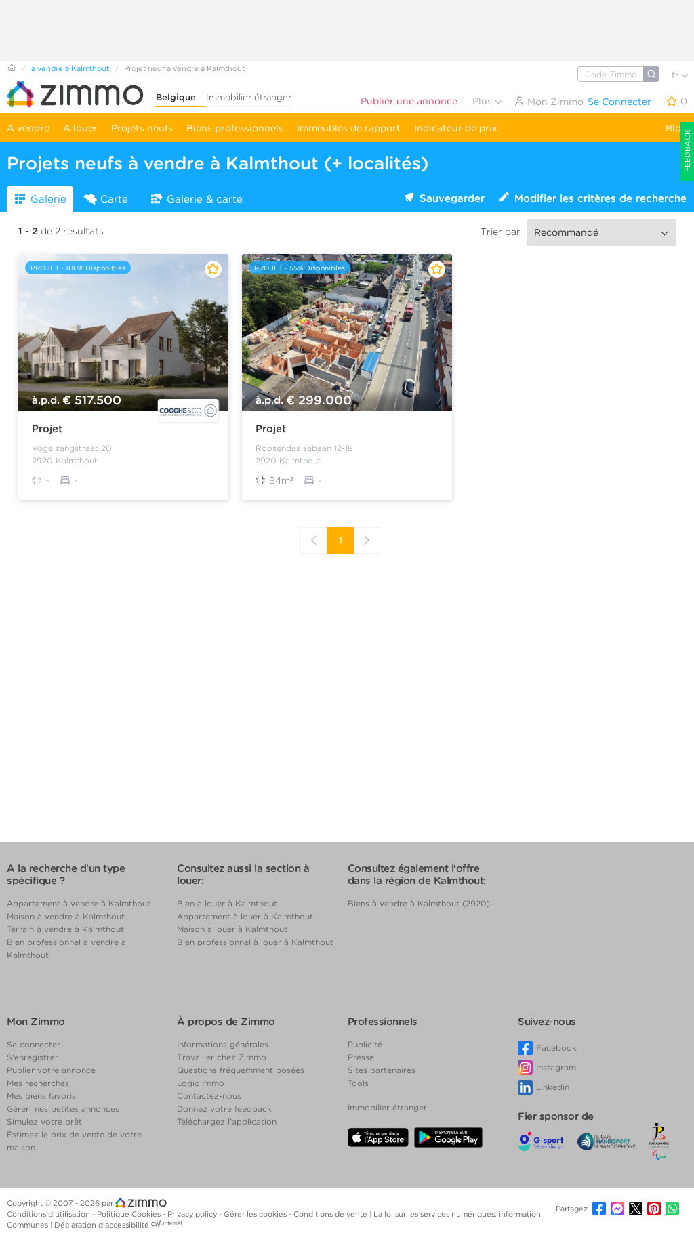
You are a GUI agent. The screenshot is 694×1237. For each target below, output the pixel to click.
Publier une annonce (409, 101)
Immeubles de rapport (349, 128)
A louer (80, 128)
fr (676, 75)
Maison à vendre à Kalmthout (66, 916)
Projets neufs (142, 128)
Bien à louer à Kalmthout (227, 903)
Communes (28, 1225)
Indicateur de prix (455, 128)
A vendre (28, 128)
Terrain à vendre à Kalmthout (65, 929)
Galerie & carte (205, 199)
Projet (47, 429)
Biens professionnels (234, 128)
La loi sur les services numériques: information (458, 1214)
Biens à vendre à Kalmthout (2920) (419, 903)
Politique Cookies (130, 1214)
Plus (483, 101)
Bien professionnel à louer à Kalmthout (255, 942)
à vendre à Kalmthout (70, 68)
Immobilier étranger (248, 97)
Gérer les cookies (256, 1214)
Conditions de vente (331, 1214)
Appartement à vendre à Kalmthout (78, 903)
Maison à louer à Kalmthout (232, 929)
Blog (676, 128)
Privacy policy (193, 1214)
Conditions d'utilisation (49, 1214)
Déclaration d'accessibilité (101, 1225)
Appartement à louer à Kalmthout (245, 916)
